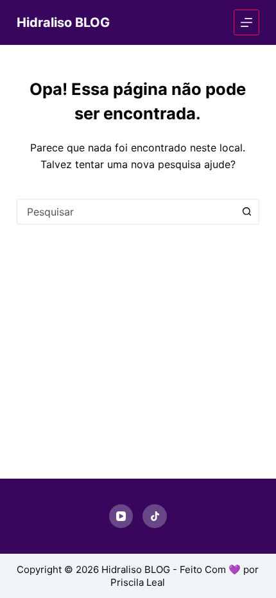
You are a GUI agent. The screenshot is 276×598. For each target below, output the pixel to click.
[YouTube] (121, 516)
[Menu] (246, 22)
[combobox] (125, 212)
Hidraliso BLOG (63, 22)
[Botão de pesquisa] (246, 212)
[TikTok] (154, 516)
